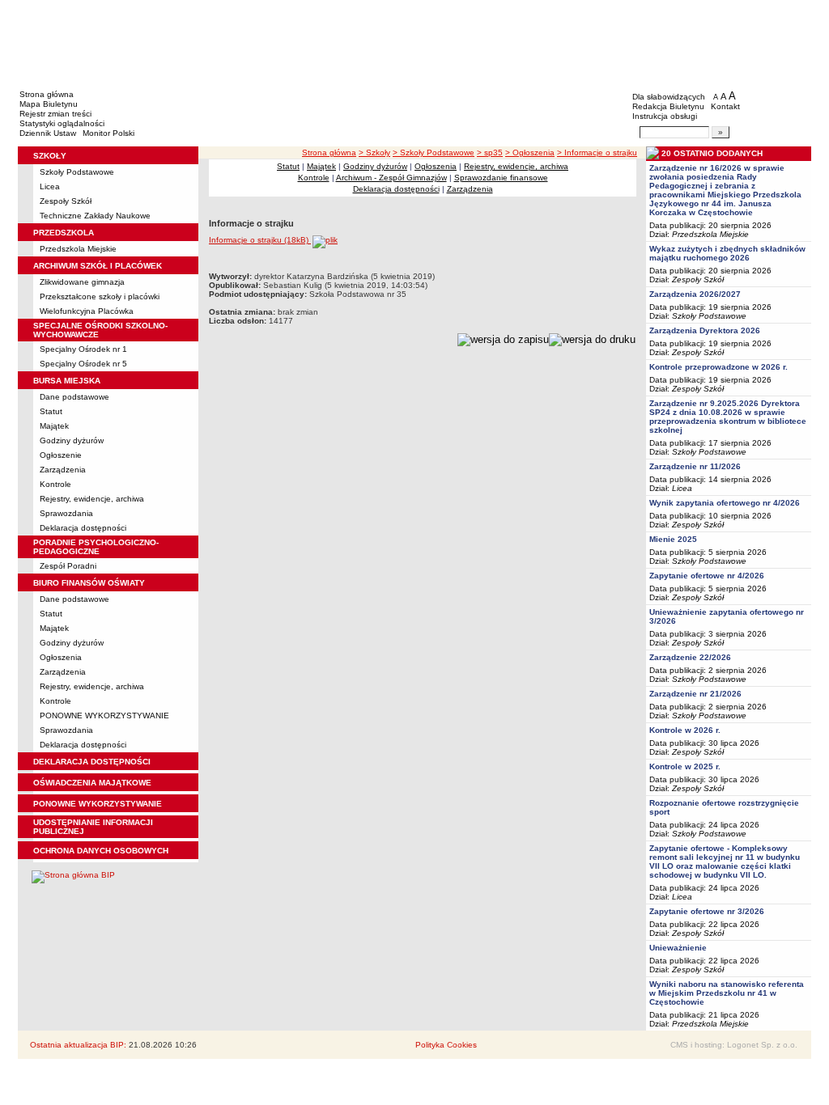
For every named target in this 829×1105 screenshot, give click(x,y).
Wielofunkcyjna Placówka (87, 311)
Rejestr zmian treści (55, 113)
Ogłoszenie (61, 455)
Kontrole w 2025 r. (685, 766)
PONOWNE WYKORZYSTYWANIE (104, 715)
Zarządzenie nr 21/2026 (695, 693)
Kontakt (725, 106)
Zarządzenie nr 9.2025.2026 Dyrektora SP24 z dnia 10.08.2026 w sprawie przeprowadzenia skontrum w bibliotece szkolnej (727, 416)
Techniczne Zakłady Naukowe (95, 215)
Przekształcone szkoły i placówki (99, 296)
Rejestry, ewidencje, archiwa (92, 498)
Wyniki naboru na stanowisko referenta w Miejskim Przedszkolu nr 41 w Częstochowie (726, 993)
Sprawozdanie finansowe (501, 177)
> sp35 (490, 152)
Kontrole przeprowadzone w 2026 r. (718, 366)
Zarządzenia (63, 469)
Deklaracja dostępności (83, 527)
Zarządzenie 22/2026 (690, 657)
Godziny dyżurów (72, 440)
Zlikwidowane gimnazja (82, 281)
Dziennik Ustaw (47, 133)
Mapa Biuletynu (48, 103)
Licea (50, 186)
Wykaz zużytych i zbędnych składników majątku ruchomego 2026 (727, 253)
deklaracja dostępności (92, 761)
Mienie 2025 (673, 539)
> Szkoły (374, 152)
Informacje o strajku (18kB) (260, 239)
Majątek (54, 425)
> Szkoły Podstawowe (433, 152)
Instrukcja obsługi (664, 116)
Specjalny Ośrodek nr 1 (83, 349)
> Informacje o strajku (597, 152)
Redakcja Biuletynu (668, 106)
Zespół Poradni (68, 565)
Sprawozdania (66, 513)
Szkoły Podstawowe (77, 171)
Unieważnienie (678, 947)
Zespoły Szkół (65, 201)
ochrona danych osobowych (100, 850)
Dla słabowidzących (668, 96)
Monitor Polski (108, 133)
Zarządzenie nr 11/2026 (695, 466)
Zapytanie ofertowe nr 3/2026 (706, 911)
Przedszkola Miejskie (78, 248)
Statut (51, 411)
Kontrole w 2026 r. (685, 730)
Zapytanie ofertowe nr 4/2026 (706, 575)
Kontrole (55, 484)
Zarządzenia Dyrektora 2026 (704, 330)
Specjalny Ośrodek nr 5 (83, 363)
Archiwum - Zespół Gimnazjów (391, 177)
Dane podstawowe (74, 396)
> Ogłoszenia (530, 152)
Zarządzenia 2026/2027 (695, 294)
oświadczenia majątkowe (92, 782)
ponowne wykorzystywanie (97, 803)
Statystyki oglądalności (61, 123)
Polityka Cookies (446, 1044)
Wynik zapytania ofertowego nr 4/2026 (724, 502)
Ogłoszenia (61, 657)
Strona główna (46, 94)
